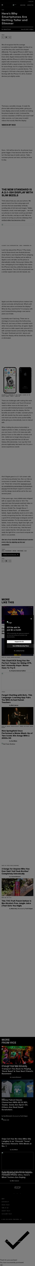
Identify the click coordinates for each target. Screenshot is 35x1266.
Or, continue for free (19, 650)
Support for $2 (19, 641)
